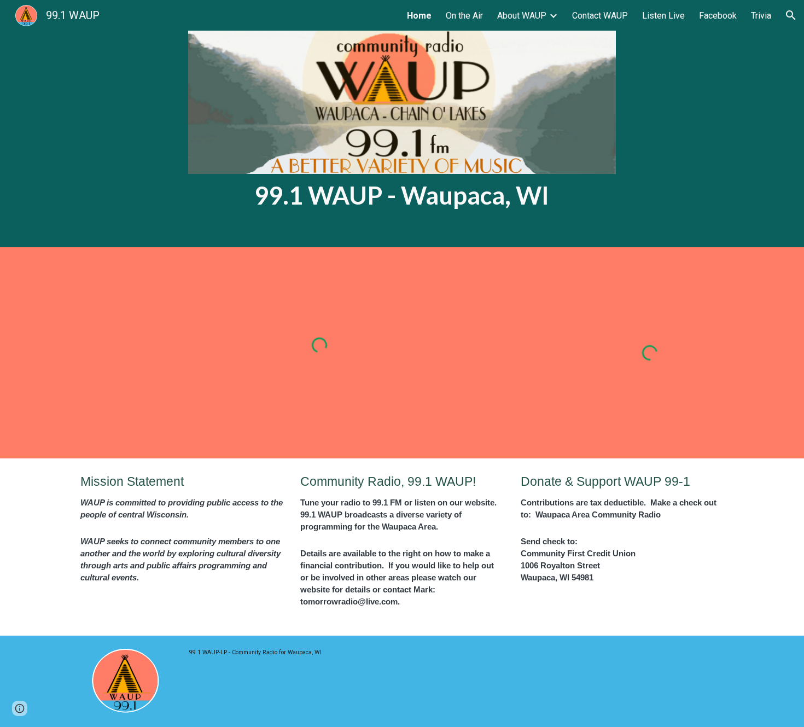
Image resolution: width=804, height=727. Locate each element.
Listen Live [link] (663, 15)
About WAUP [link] (521, 15)
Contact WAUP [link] (600, 15)
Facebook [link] (718, 15)
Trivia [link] (761, 15)
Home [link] (419, 15)
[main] (402, 195)
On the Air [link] (464, 15)
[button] (791, 15)
